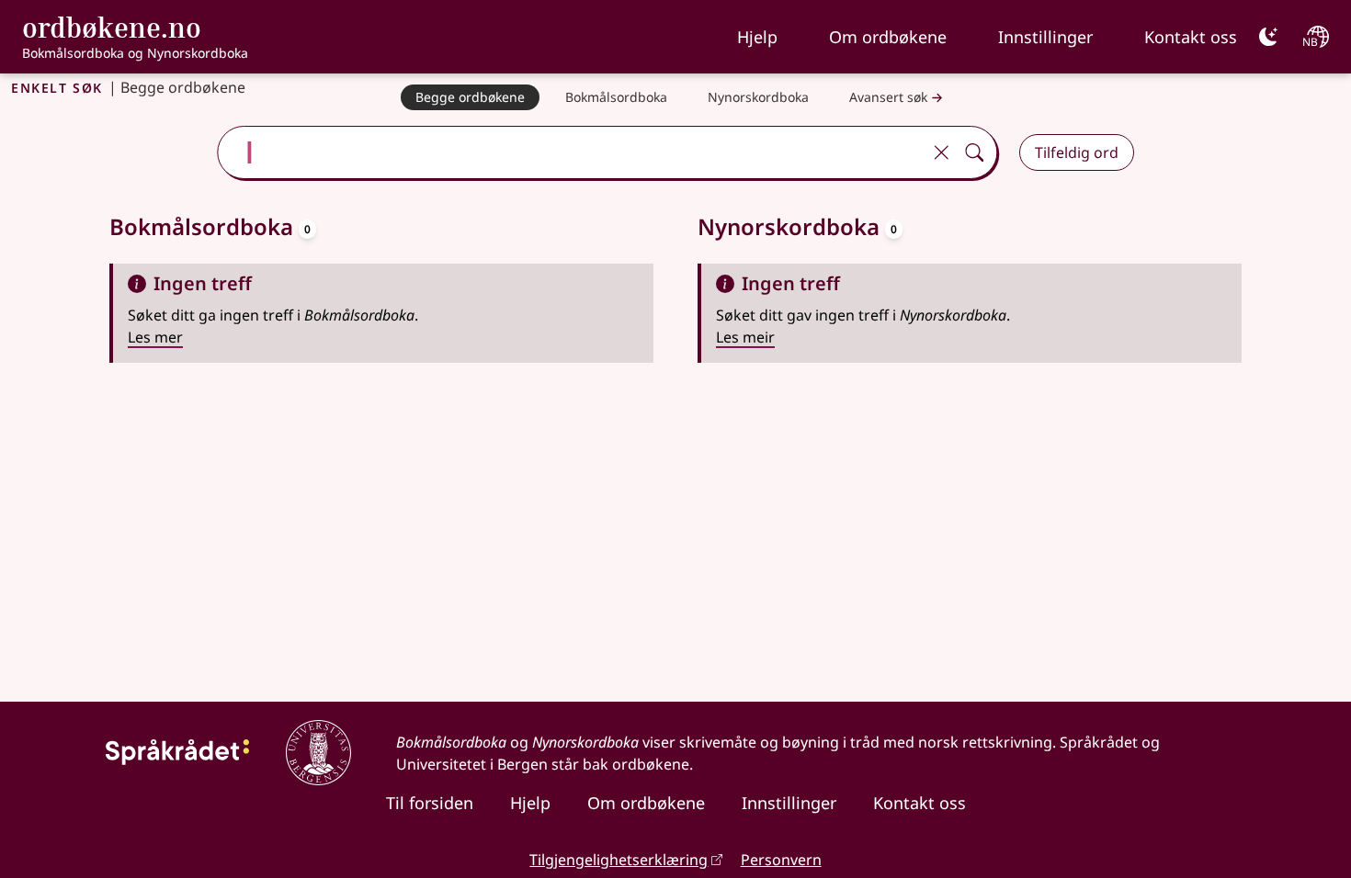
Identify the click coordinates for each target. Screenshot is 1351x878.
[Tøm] (941, 152)
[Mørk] (1268, 37)
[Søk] (974, 152)
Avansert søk (888, 97)
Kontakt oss (1190, 37)
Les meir (745, 337)
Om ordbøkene (888, 37)
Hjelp (757, 37)
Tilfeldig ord (1076, 152)
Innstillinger (1045, 37)
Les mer (155, 337)
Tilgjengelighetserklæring (618, 860)
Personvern (781, 860)
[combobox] (571, 152)
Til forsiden (429, 803)
